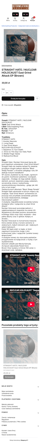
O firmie (4, 432)
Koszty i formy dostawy (10, 406)
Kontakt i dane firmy (8, 430)
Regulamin (5, 419)
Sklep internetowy (18, 440)
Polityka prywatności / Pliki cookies (14, 421)
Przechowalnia (7, 395)
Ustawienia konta (7, 393)
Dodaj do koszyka (18, 98)
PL (14, 14)
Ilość (3, 89)
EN (24, 14)
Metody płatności (8, 404)
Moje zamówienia (7, 391)
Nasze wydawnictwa (9, 435)
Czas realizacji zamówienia (11, 408)
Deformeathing (7, 65)
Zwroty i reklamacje (8, 417)
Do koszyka (9, 377)
